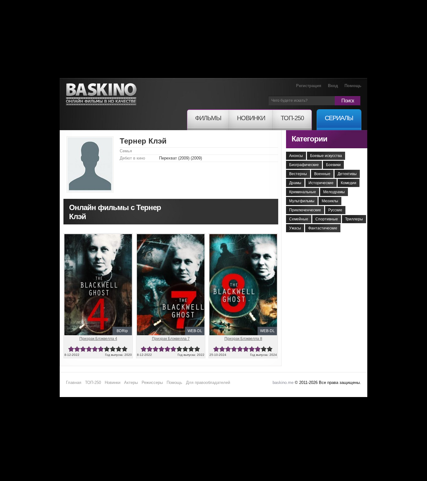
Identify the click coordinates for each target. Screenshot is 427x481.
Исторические (321, 183)
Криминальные (302, 192)
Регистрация (308, 85)
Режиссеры (152, 382)
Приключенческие (305, 210)
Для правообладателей (208, 382)
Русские (335, 210)
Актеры (131, 382)
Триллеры (354, 219)
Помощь (352, 85)
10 (125, 349)
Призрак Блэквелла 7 (171, 338)
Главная (73, 382)
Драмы (295, 183)
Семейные (298, 219)
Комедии (348, 183)
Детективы (347, 174)
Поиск (347, 100)
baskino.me (283, 382)
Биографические (304, 165)
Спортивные (326, 219)
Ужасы (295, 228)
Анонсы (296, 156)
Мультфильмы (301, 201)
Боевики (333, 165)
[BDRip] (98, 236)
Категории (309, 139)
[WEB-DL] (170, 236)
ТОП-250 (93, 382)
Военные (322, 174)
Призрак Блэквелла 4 (98, 338)
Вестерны (298, 174)
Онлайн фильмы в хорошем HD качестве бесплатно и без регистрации (101, 94)
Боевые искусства (326, 156)
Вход (333, 85)
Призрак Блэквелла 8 (243, 338)
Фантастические (322, 228)
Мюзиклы (330, 201)
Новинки (112, 382)
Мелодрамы (334, 192)
